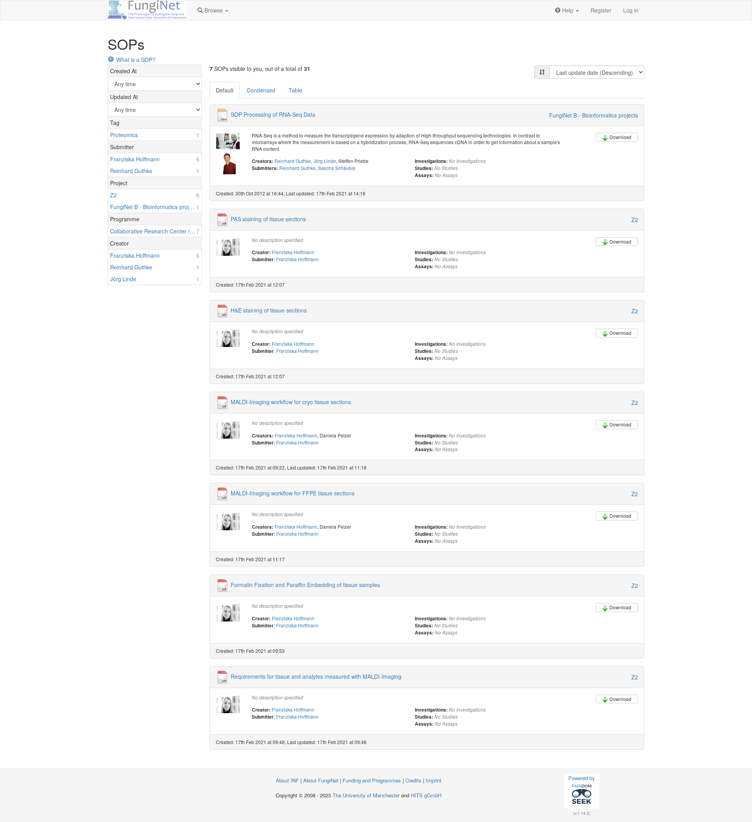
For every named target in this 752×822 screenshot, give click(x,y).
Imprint (433, 780)
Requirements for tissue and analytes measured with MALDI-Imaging (316, 676)
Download (620, 137)
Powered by (581, 778)
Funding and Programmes (372, 780)
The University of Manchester (366, 795)
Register (601, 10)
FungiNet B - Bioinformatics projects (593, 115)
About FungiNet (320, 780)
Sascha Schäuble (337, 167)
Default (224, 90)
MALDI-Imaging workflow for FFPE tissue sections (292, 493)
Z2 (634, 220)
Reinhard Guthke (293, 160)
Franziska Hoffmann (293, 252)
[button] (213, 10)
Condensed (261, 90)
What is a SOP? (135, 59)
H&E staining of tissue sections (269, 310)
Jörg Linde (324, 160)
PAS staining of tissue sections (268, 218)
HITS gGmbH (426, 795)
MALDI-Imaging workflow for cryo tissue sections (291, 401)
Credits (413, 780)
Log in (630, 10)
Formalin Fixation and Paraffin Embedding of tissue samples (305, 585)
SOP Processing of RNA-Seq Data (273, 114)
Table (295, 90)
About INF (287, 780)
